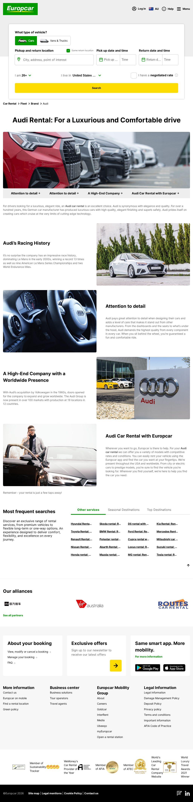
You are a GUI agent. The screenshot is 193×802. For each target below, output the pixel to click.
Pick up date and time (112, 50)
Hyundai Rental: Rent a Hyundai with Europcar (81, 523)
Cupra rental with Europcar (138, 539)
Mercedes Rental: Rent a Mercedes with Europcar (167, 531)
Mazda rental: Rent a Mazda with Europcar (110, 554)
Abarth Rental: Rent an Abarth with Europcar (110, 546)
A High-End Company (104, 193)
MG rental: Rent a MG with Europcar (138, 554)
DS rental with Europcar (138, 523)
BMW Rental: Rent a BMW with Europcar (110, 531)
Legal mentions (52, 793)
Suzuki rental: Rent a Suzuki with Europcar (167, 546)
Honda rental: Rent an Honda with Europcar (81, 554)
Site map (33, 793)
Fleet (24, 103)
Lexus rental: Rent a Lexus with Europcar (138, 546)
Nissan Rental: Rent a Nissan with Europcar (81, 546)
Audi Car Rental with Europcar (154, 193)
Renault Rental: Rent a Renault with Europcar (81, 539)
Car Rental (9, 103)
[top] (188, 566)
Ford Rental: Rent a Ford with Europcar (138, 531)
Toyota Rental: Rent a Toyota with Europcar (81, 531)
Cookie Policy (73, 793)
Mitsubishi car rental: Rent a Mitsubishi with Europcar (167, 539)
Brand (35, 103)
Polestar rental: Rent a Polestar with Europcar (110, 539)
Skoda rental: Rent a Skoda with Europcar (110, 523)
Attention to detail (24, 193)
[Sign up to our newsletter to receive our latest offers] (116, 665)
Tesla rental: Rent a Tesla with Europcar (167, 554)
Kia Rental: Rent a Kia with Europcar (167, 523)
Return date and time (154, 50)
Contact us (91, 793)
